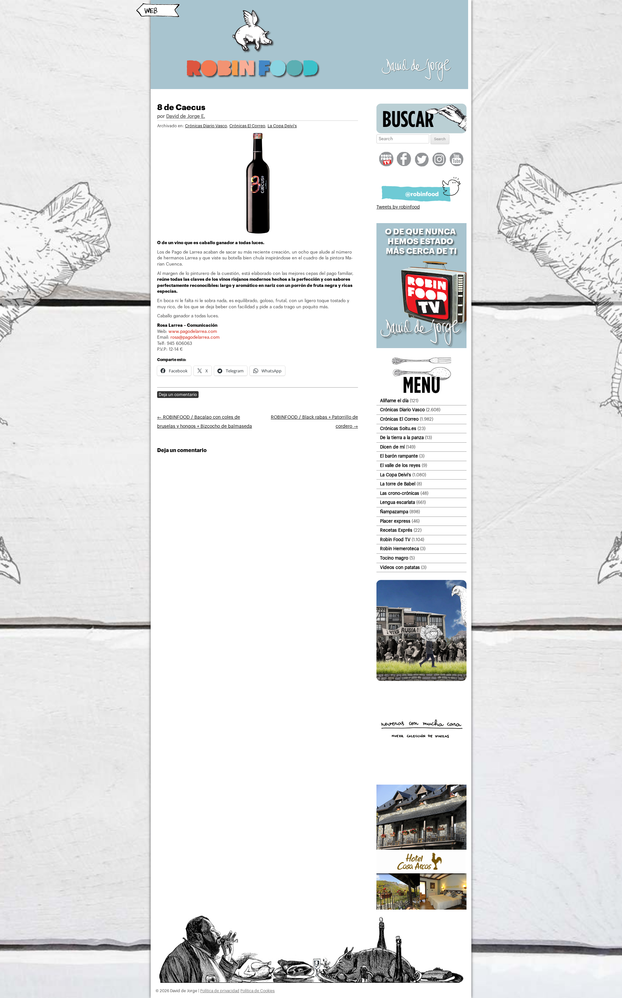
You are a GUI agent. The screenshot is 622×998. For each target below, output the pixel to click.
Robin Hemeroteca (399, 549)
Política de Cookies (257, 991)
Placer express (395, 521)
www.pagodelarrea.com (192, 331)
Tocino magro (394, 558)
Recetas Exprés (396, 530)
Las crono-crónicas (399, 493)
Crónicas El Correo (247, 126)
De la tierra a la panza (402, 438)
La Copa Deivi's (282, 126)
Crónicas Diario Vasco (206, 126)
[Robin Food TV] (421, 347)
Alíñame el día (394, 401)
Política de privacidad (219, 991)
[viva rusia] (421, 679)
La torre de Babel (397, 484)
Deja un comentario (178, 394)
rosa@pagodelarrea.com (195, 337)
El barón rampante (399, 456)
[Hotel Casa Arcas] (421, 908)
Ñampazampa (394, 512)
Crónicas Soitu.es (398, 428)
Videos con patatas (400, 567)
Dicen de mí (392, 447)
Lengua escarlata (397, 502)
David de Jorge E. (185, 116)
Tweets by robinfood (398, 207)
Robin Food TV (395, 540)
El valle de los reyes (400, 465)
